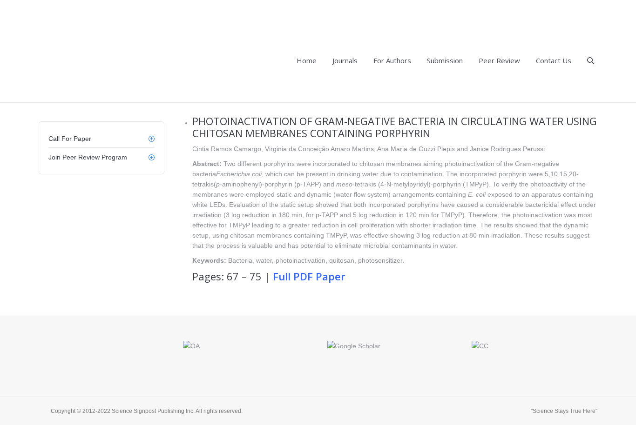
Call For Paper (69, 138)
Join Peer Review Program (87, 157)
